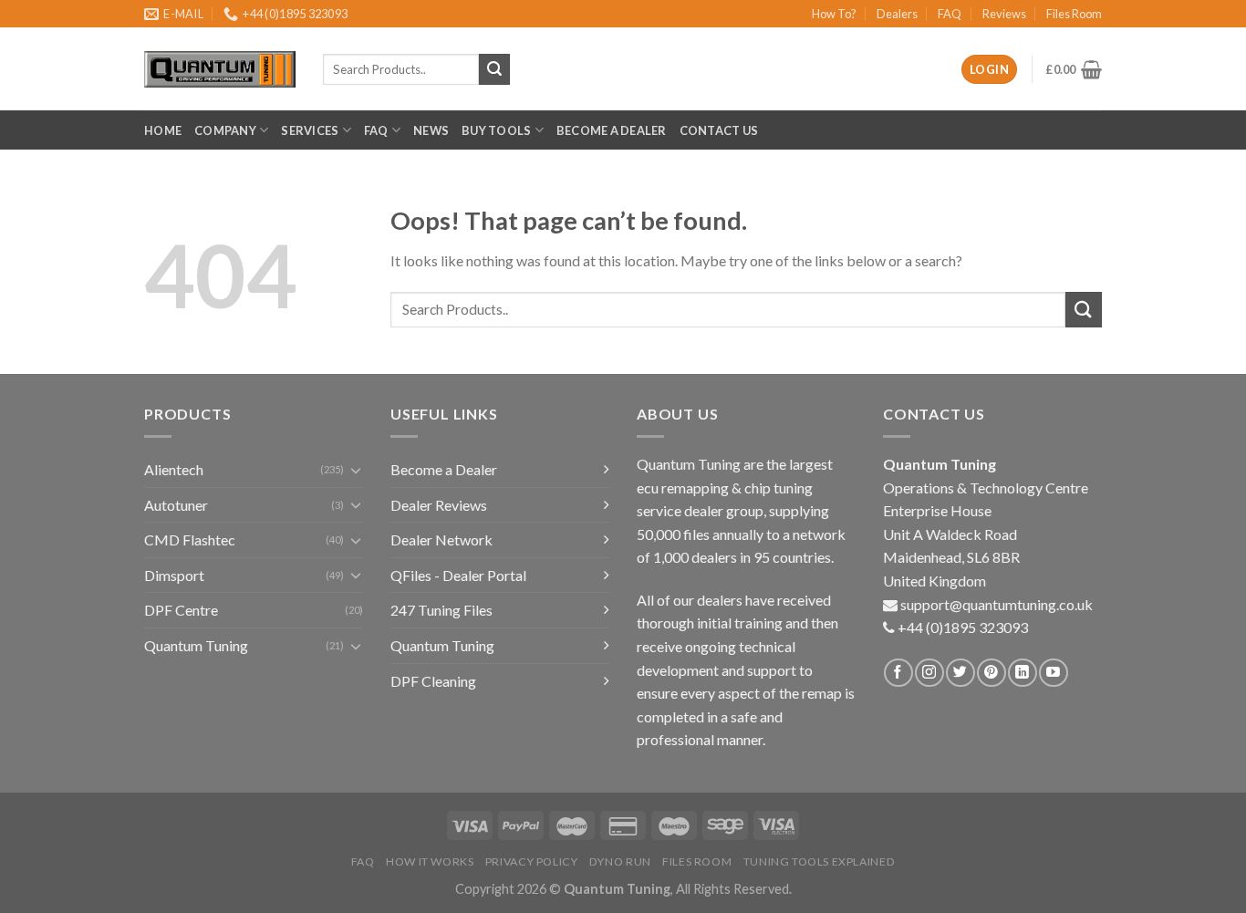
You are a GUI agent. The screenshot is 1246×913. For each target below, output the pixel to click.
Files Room (1074, 13)
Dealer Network (441, 539)
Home (163, 130)
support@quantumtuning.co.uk (996, 604)
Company (225, 130)
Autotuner (176, 505)
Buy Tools (496, 130)
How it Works (429, 861)
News (431, 130)
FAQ (949, 13)
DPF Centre (181, 609)
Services (309, 130)
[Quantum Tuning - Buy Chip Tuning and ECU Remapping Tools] (220, 69)
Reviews (1004, 13)
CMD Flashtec (189, 539)
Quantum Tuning (196, 645)
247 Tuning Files (441, 609)
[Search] (494, 69)
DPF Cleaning (433, 681)
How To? (834, 13)
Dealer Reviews (438, 505)
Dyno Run (620, 861)
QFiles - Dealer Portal (458, 575)
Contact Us (719, 130)
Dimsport (174, 575)
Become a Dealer (611, 130)
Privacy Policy (531, 861)
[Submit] (1083, 309)
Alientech (173, 469)
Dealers (897, 13)
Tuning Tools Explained (819, 861)
